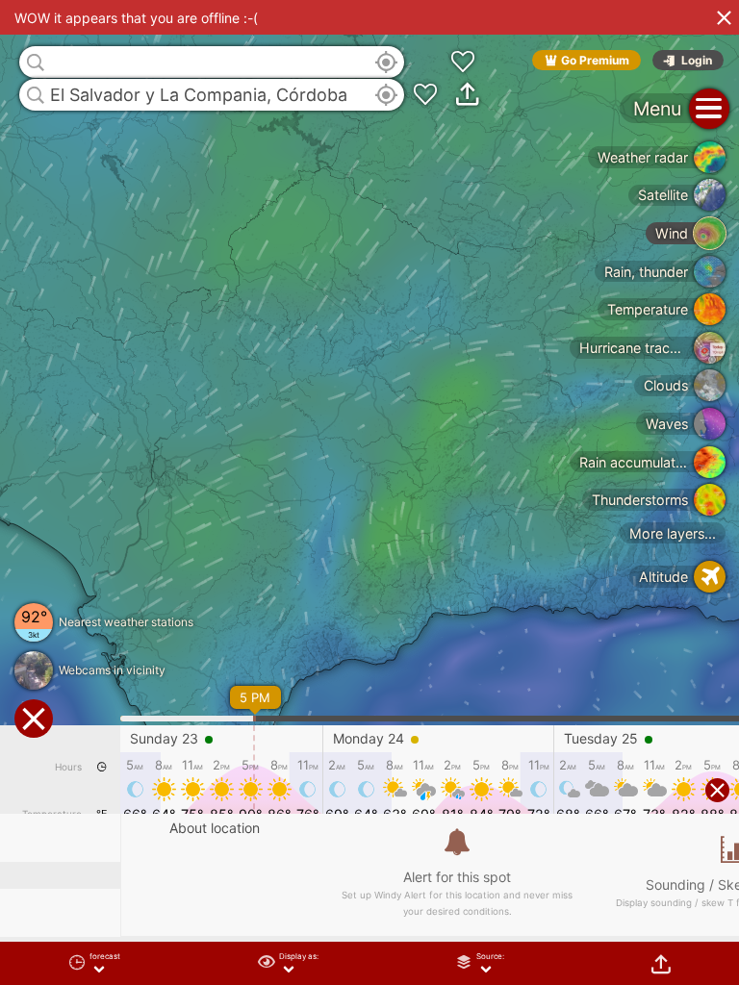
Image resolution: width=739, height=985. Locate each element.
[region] (369, 492)
